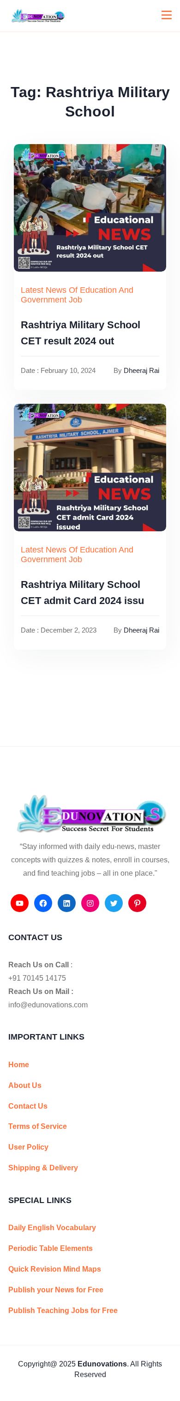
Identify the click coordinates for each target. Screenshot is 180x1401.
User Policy (28, 1147)
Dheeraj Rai (141, 370)
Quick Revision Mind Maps (54, 1269)
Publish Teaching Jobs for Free (63, 1310)
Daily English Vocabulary (52, 1228)
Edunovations (102, 1364)
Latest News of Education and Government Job (77, 295)
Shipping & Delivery (43, 1168)
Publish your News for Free (55, 1290)
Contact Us (28, 1106)
